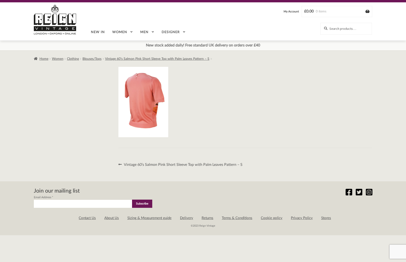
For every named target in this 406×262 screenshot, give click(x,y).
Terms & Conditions (237, 218)
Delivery (186, 218)
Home (43, 59)
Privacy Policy (302, 218)
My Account (291, 11)
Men (144, 32)
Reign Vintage (55, 19)
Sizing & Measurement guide (149, 218)
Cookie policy (271, 218)
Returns (207, 218)
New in (98, 32)
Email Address (43, 197)
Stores (326, 218)
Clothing (73, 59)
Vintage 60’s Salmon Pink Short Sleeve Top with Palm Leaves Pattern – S (157, 59)
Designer (171, 32)
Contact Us (87, 218)
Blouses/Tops (92, 59)
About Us (111, 218)
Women (119, 32)
